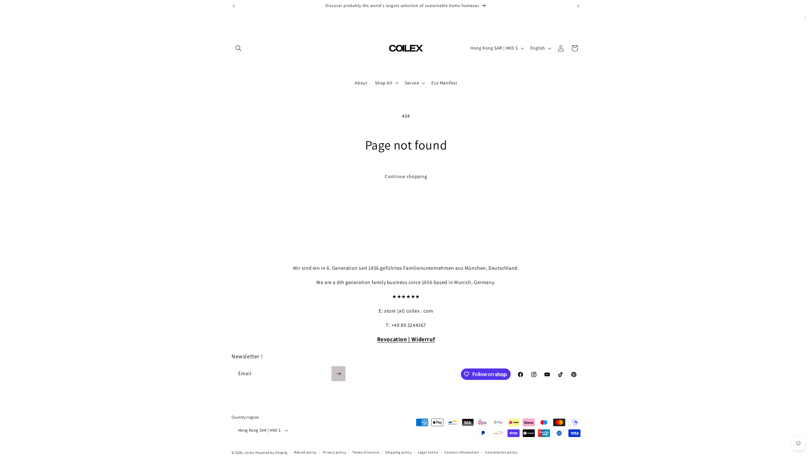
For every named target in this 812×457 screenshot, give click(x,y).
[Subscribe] (338, 373)
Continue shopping (406, 176)
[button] (239, 48)
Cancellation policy (501, 452)
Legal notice (428, 452)
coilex (249, 452)
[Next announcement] (578, 6)
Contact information (461, 452)
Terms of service (365, 452)
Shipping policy (398, 452)
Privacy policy (334, 452)
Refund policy (305, 452)
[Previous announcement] (234, 6)
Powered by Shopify (271, 452)
